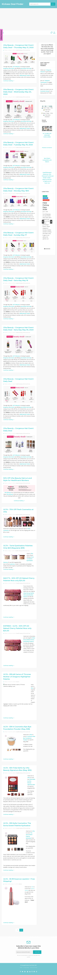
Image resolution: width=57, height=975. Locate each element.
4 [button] (48, 248)
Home (21, 967)
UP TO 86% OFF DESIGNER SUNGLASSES (47, 135)
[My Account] (54, 32)
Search (52, 4)
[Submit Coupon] (51, 32)
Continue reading (8, 80)
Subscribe (37, 952)
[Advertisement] (28, 19)
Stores (17, 681)
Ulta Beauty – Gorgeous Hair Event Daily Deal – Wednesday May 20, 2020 (18, 91)
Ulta (32, 886)
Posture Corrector (47, 147)
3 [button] (47, 248)
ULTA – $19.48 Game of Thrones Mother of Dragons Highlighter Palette (17, 676)
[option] (47, 216)
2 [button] (45, 248)
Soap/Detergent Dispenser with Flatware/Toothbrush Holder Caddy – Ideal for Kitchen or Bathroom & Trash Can (47, 178)
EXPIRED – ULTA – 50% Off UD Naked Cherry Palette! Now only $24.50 (17, 628)
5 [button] (49, 248)
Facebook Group (44, 91)
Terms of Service (33, 967)
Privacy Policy (26, 967)
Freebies (45, 196)
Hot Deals (45, 198)
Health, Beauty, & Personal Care (23, 50)
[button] (43, 222)
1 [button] (44, 248)
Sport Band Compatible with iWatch (47, 160)
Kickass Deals (46, 200)
